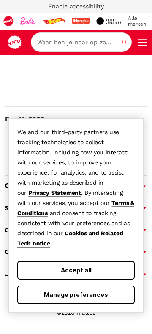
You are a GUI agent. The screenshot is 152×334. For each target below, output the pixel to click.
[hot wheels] (53, 21)
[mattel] (8, 21)
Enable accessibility (76, 6)
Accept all (76, 270)
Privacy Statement (54, 192)
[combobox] (81, 42)
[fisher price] (80, 21)
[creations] (109, 21)
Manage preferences (76, 294)
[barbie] (28, 21)
